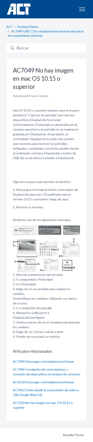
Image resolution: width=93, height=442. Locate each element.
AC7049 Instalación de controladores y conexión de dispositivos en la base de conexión (46, 371)
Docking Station (28, 27)
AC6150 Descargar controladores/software (43, 382)
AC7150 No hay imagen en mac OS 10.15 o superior (43, 405)
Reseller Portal (73, 435)
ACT (9, 27)
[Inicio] (18, 9)
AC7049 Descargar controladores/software (43, 361)
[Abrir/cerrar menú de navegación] (82, 9)
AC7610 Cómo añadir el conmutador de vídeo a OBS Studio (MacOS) (46, 392)
